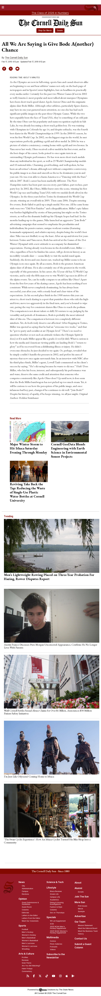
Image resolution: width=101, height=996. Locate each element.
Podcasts (53, 947)
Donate (60, 30)
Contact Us (81, 938)
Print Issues (82, 906)
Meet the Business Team (88, 931)
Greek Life (54, 894)
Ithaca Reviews (56, 891)
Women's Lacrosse (29, 946)
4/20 (52, 924)
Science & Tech (55, 882)
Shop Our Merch (45, 30)
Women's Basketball (30, 941)
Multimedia (53, 937)
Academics (54, 900)
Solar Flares (26, 963)
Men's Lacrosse (28, 943)
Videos (53, 949)
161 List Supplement (58, 921)
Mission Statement (85, 925)
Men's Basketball (28, 938)
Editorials (25, 913)
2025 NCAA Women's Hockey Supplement (58, 932)
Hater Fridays (27, 969)
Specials (51, 917)
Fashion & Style (56, 907)
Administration (27, 889)
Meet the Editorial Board (87, 928)
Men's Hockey (27, 932)
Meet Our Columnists (30, 921)
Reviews (25, 960)
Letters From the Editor (31, 918)
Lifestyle (51, 887)
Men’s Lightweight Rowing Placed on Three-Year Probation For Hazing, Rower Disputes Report (49, 577)
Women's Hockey (29, 935)
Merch (80, 909)
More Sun (80, 902)
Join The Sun (82, 896)
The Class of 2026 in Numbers (50, 12)
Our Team (80, 921)
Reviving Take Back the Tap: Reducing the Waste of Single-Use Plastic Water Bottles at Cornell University (27, 492)
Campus (25, 891)
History (81, 934)
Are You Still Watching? (31, 966)
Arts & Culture (26, 953)
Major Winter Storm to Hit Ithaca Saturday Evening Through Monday (28, 448)
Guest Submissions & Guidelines (30, 903)
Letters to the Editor (30, 915)
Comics (53, 941)
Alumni (78, 888)
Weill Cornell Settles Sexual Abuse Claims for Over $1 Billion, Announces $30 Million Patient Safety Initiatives (48, 712)
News (22, 882)
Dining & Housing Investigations (57, 903)
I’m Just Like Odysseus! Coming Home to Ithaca (29, 776)
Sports (22, 925)
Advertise (80, 916)
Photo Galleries (56, 944)
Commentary (27, 971)
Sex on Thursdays (57, 913)
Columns (25, 910)
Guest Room (27, 907)
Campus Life (55, 897)
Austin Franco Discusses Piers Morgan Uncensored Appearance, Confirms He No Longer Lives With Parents (50, 646)
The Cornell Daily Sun (16, 57)
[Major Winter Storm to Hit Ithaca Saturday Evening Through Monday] (29, 431)
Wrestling (25, 949)
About (78, 882)
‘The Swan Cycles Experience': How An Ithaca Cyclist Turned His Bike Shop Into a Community (47, 841)
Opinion (23, 899)
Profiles (25, 957)
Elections (25, 894)
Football (25, 929)
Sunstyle (81, 911)
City (23, 886)
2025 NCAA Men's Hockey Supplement (58, 927)
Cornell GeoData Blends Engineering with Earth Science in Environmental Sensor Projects (69, 450)
